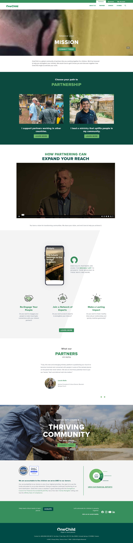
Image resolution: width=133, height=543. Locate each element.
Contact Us (37, 536)
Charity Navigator (64, 490)
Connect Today (66, 445)
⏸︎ (128, 48)
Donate (110, 5)
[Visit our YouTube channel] (109, 512)
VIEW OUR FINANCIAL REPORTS (100, 487)
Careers (97, 536)
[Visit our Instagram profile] (106, 512)
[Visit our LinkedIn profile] (113, 512)
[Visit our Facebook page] (102, 512)
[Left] (101, 396)
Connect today (66, 49)
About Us (92, 5)
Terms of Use (63, 539)
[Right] (105, 396)
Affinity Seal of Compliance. (33, 493)
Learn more (41, 136)
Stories (119, 5)
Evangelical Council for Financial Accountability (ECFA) (47, 489)
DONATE (48, 509)
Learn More (66, 330)
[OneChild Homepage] (12, 6)
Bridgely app (86, 268)
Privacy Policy (55, 539)
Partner (102, 5)
